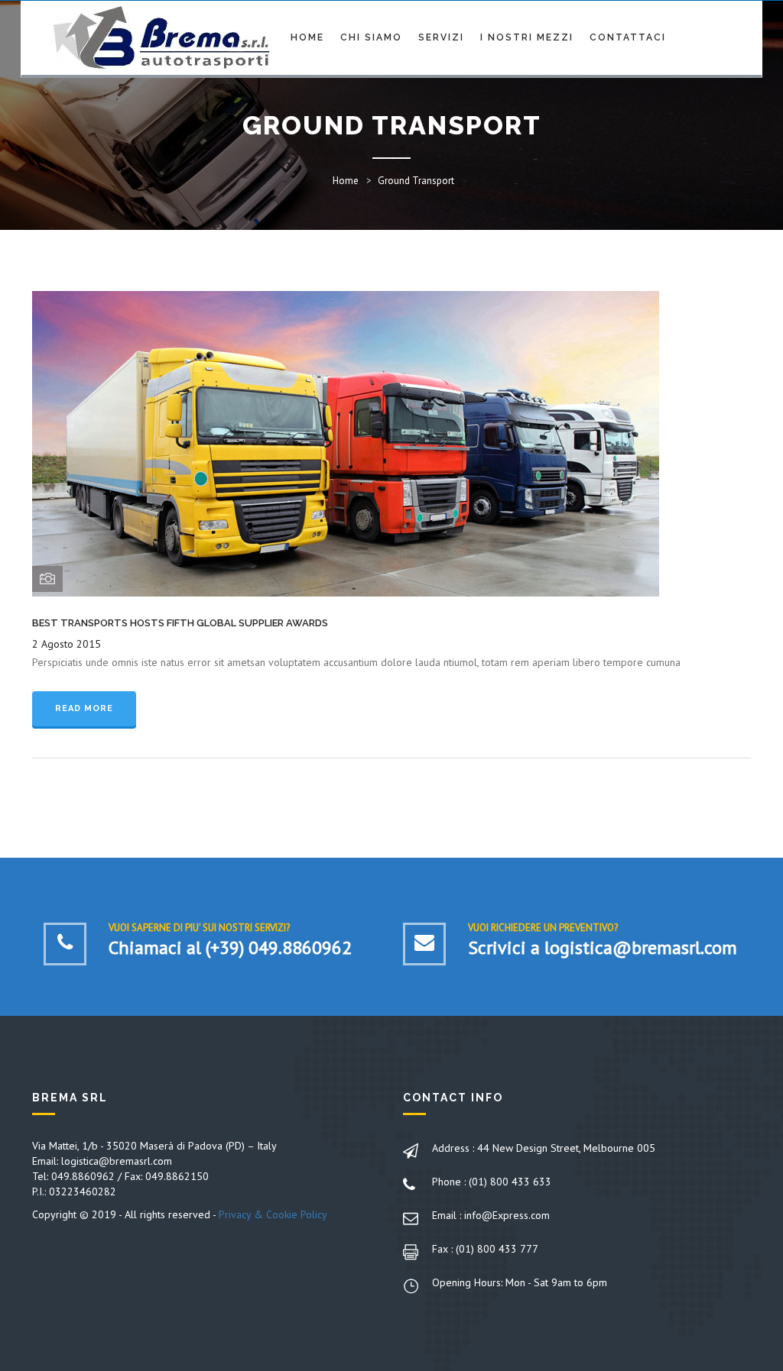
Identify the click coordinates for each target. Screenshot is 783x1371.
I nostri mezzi (526, 37)
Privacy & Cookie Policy (273, 1214)
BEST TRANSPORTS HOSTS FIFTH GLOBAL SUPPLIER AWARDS (180, 623)
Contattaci (628, 37)
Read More (84, 708)
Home (307, 37)
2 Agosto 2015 (66, 644)
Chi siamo (371, 37)
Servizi (441, 37)
